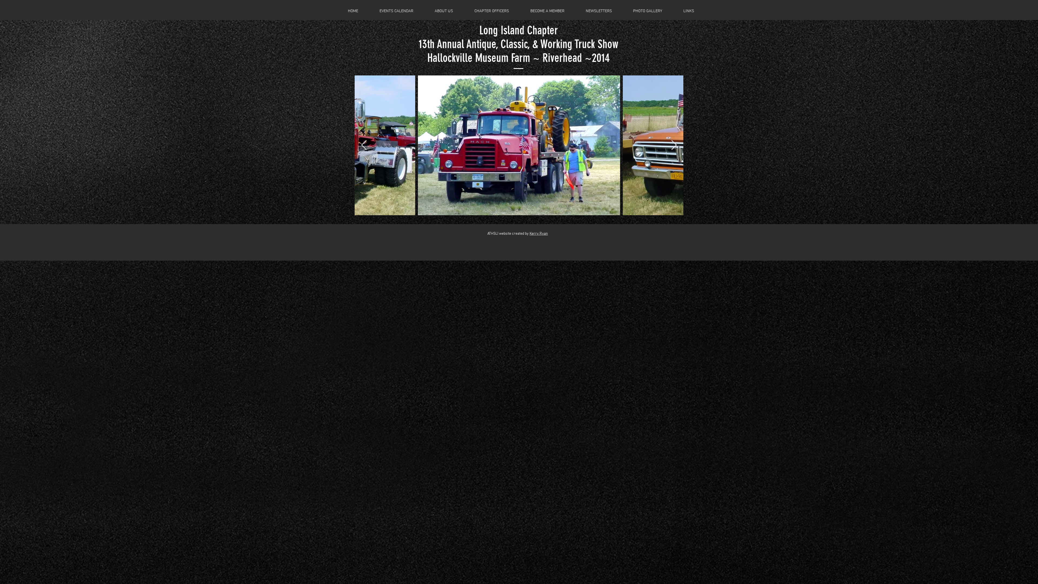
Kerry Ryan (539, 233)
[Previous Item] (364, 145)
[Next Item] (674, 145)
